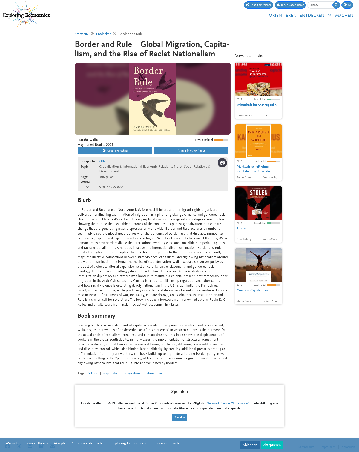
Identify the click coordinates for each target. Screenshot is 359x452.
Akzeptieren (272, 445)
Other (103, 161)
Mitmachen (340, 15)
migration (132, 373)
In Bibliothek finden (193, 150)
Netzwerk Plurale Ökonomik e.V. (229, 403)
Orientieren (283, 15)
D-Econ (92, 373)
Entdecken (312, 15)
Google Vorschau (117, 150)
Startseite (82, 34)
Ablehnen (250, 445)
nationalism (153, 373)
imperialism (112, 373)
